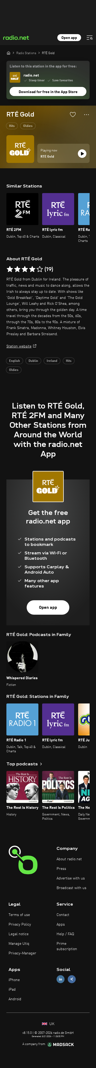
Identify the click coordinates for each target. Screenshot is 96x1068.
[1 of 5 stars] (10, 269)
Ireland (52, 361)
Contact (63, 915)
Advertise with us (71, 878)
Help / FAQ (65, 934)
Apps (61, 924)
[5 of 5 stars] (39, 269)
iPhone (14, 980)
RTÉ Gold (47, 156)
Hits (12, 126)
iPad (12, 989)
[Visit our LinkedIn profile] (60, 979)
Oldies (28, 126)
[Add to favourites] (73, 114)
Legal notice (19, 934)
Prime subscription (67, 946)
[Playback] (82, 153)
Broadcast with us (71, 888)
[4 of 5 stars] (32, 269)
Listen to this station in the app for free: (43, 66)
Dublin (33, 361)
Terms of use (19, 915)
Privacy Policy (20, 924)
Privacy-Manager (22, 953)
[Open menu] (89, 37)
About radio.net (69, 859)
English (14, 361)
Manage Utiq (19, 944)
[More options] (86, 114)
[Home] (8, 53)
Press (61, 869)
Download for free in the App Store (48, 92)
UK (51, 1024)
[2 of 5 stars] (17, 269)
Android (15, 999)
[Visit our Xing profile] (72, 979)
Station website (18, 346)
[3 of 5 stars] (25, 269)
